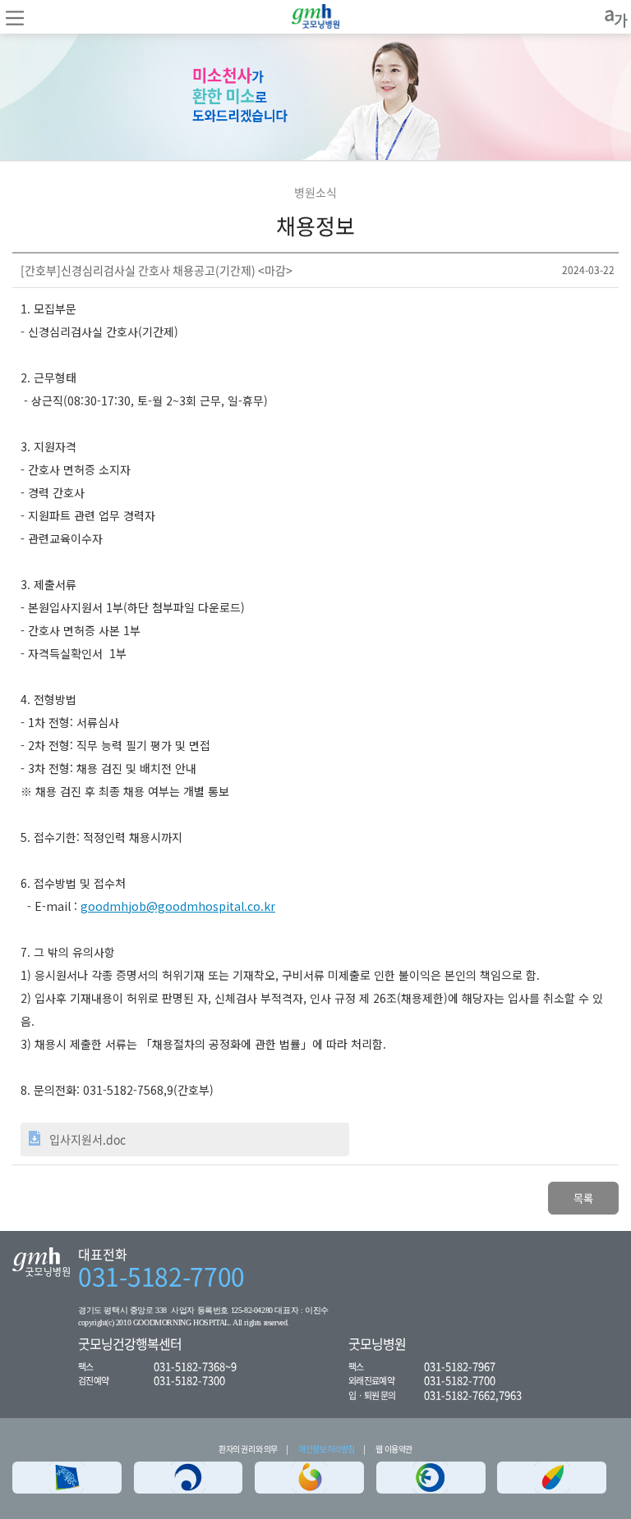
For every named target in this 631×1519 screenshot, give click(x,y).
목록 (583, 1198)
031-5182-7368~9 (195, 1366)
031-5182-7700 (161, 1276)
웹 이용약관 (393, 1449)
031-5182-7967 (459, 1366)
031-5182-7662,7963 (473, 1394)
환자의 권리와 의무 (248, 1449)
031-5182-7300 (189, 1380)
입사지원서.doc (87, 1139)
